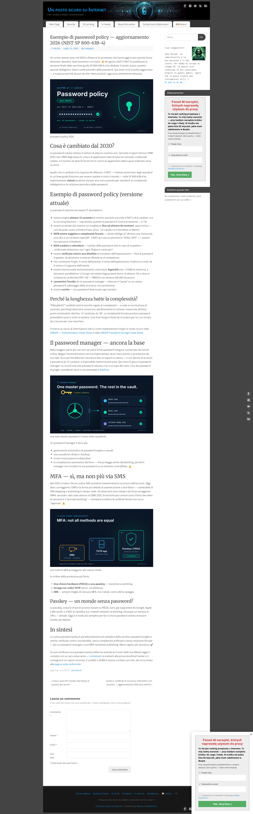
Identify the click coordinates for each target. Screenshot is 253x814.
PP (176, 793)
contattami (95, 656)
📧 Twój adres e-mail (177, 155)
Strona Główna (83, 793)
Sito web (52, 756)
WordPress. (152, 806)
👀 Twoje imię (174, 144)
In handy (106, 24)
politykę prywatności (176, 168)
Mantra (140, 806)
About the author (126, 24)
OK (200, 37)
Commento (54, 714)
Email (53, 744)
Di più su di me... (175, 82)
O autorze (139, 793)
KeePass (104, 369)
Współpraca (153, 793)
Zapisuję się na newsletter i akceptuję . (185, 167)
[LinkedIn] (205, 6)
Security (71, 24)
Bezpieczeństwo (101, 793)
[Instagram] (190, 6)
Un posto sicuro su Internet (76, 9)
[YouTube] (195, 6)
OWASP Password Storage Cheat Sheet (121, 332)
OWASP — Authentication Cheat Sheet (71, 332)
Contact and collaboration (156, 24)
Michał (57, 48)
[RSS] (200, 6)
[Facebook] (185, 6)
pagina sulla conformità (67, 664)
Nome (54, 735)
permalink (76, 670)
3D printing (88, 24)
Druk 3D (115, 793)
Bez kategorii (87, 48)
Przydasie (127, 793)
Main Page (54, 24)
